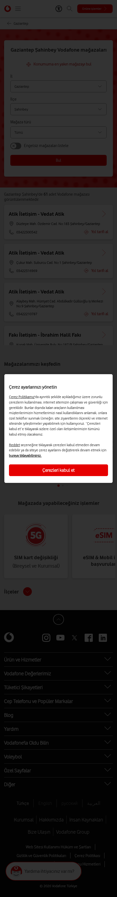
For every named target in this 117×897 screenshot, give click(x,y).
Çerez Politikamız (22, 397)
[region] (58, 428)
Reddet (14, 445)
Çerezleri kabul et (58, 470)
